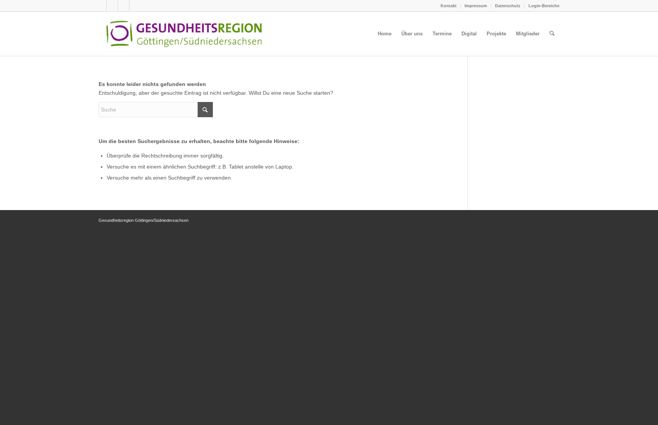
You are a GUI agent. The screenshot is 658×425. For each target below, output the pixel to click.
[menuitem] (449, 6)
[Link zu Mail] (100, 5)
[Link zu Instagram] (123, 5)
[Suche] (552, 34)
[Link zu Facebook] (112, 5)
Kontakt (449, 5)
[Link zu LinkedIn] (135, 5)
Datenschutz (508, 5)
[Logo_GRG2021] (196, 34)
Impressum (476, 5)
